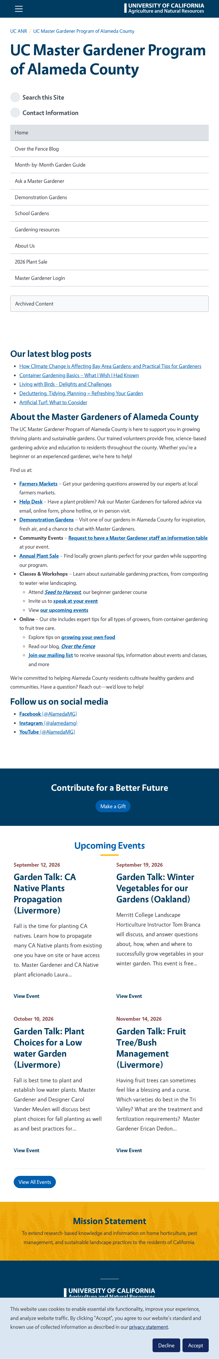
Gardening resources (37, 229)
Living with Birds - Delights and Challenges (65, 384)
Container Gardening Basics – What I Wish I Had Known (79, 375)
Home (21, 132)
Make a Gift (113, 806)
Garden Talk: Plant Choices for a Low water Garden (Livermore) (49, 1048)
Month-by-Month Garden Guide (50, 164)
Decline (166, 1345)
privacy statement (148, 1326)
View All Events (35, 1181)
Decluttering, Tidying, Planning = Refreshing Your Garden (81, 393)
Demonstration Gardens (41, 197)
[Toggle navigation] (18, 9)
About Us (25, 245)
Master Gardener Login (40, 277)
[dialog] (109, 1328)
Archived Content (34, 303)
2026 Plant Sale (31, 261)
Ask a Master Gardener (39, 180)
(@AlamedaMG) (48, 713)
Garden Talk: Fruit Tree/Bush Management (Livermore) (151, 1048)
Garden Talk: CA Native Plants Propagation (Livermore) (45, 893)
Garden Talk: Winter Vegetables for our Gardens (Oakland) (155, 888)
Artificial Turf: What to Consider (53, 402)
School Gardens (32, 213)
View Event (26, 995)
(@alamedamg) (48, 722)
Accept (195, 1345)
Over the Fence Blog (37, 148)
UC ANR (18, 31)
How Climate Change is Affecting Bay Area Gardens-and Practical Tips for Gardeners (110, 366)
